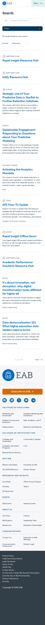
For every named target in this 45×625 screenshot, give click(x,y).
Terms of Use (7, 564)
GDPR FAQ (6, 567)
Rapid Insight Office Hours (19, 236)
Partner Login (29, 544)
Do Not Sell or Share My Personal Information (20, 573)
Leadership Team (30, 520)
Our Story (6, 516)
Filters (6, 28)
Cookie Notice (8, 570)
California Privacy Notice (12, 559)
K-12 (25, 446)
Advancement (7, 427)
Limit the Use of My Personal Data (16, 576)
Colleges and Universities (7, 440)
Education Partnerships (33, 525)
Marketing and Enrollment (8, 415)
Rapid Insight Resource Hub (20, 60)
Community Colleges (32, 439)
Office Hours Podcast (32, 482)
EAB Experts (7, 520)
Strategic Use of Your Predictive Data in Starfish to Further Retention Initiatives (20, 97)
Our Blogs (6, 482)
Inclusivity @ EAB (30, 465)
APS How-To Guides (15, 204)
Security (5, 581)
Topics (26, 486)
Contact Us (6, 537)
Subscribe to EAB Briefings (30, 538)
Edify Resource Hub (15, 77)
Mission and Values (9, 465)
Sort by (5, 43)
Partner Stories (29, 469)
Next (37, 360)
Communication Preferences (8, 545)
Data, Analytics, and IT (32, 420)
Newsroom (6, 525)
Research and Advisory (33, 427)
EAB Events (6, 503)
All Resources (7, 491)
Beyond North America (11, 452)
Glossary (5, 486)
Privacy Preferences (10, 578)
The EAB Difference (10, 469)
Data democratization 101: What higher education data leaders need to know (20, 326)
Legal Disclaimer (8, 561)
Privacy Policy (8, 556)
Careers (27, 516)
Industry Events (30, 503)
